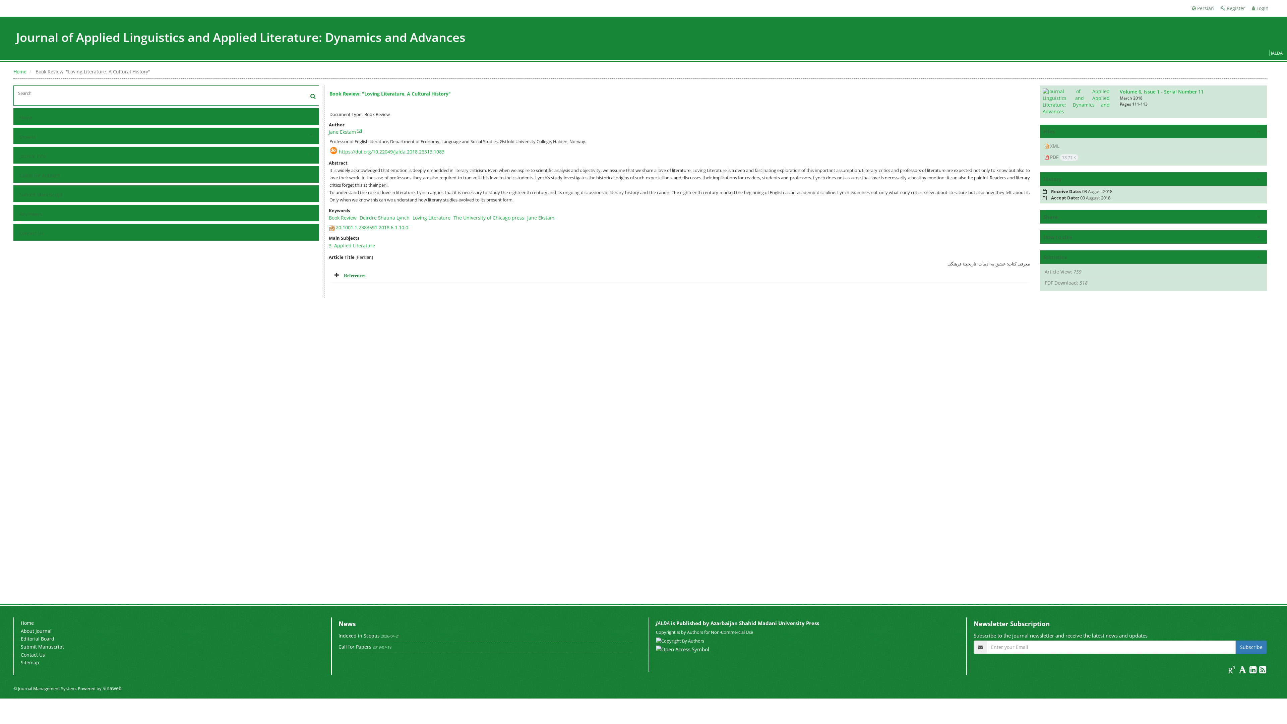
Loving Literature (431, 218)
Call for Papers (355, 647)
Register (1235, 8)
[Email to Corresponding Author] (359, 130)
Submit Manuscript (41, 194)
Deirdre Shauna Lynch (385, 218)
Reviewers (30, 214)
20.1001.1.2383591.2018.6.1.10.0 (372, 227)
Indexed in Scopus (359, 635)
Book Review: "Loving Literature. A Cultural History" (390, 93)
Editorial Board (37, 639)
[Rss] (1263, 671)
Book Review (343, 218)
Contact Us (31, 233)
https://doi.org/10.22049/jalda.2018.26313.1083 (391, 151)
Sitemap (30, 662)
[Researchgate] (1232, 671)
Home (19, 71)
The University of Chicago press (488, 218)
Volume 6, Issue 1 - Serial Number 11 (1162, 91)
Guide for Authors (39, 175)
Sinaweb (112, 688)
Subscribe (1251, 647)
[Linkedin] (1254, 671)
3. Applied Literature (352, 245)
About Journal (36, 631)
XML (1054, 146)
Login (1262, 8)
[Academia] (1243, 671)
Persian (1205, 8)
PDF (1062, 157)
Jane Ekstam (342, 132)
